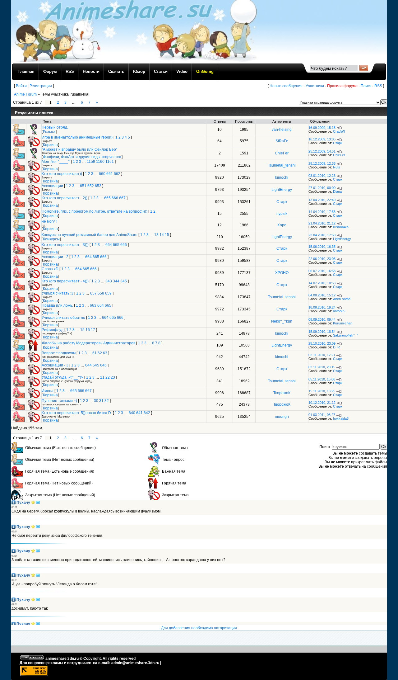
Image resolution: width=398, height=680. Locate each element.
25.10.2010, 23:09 (322, 343)
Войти (21, 86)
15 (167, 235)
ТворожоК (281, 393)
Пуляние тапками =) (59, 401)
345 (123, 281)
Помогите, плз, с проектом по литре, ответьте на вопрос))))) (94, 211)
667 (122, 198)
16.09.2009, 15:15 (322, 128)
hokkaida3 (341, 418)
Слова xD (50, 269)
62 (100, 353)
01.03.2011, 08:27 (321, 415)
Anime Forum (25, 94)
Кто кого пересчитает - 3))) (65, 245)
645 (96, 365)
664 (108, 245)
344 (116, 281)
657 (93, 293)
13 (156, 235)
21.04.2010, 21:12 (322, 223)
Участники (315, 86)
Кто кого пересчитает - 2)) (64, 198)
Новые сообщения (286, 86)
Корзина (50, 145)
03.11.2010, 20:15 (321, 367)
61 (94, 353)
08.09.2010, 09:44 (322, 319)
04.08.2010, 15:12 (322, 295)
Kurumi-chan (342, 323)
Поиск (366, 86)
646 (103, 365)
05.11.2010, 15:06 (321, 379)
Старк (337, 143)
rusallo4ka (341, 227)
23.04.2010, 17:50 (322, 235)
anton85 (339, 311)
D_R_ (337, 347)
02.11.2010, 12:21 (321, 355)
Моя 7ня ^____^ (56, 161)
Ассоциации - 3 (55, 365)
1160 (100, 161)
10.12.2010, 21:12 (322, 402)
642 (147, 413)
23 (113, 377)
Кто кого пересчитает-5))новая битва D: (77, 413)
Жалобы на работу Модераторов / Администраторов (88, 343)
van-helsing (282, 129)
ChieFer (282, 153)
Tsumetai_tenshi (282, 165)
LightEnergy (281, 189)
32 (106, 401)
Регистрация (41, 86)
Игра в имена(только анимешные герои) (77, 137)
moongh (282, 416)
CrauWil (339, 131)
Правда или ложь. (57, 305)
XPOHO (282, 273)
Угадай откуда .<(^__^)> (62, 377)
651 (83, 186)
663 (93, 305)
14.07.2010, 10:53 (322, 283)
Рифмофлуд (52, 330)
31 (101, 401)
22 (107, 377)
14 (162, 235)
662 (117, 174)
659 (108, 293)
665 (107, 198)
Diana (337, 191)
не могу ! (49, 221)
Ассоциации (52, 186)
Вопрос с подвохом (59, 353)
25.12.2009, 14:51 (322, 151)
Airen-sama (341, 299)
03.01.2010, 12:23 (322, 175)
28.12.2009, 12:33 (322, 163)
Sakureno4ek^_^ (345, 335)
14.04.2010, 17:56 (322, 212)
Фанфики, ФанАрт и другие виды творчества (82, 157)
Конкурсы (51, 239)
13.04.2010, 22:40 (322, 200)
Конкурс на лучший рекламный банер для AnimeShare (89, 235)
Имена (47, 391)
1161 (109, 161)
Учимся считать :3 (57, 293)
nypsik (281, 213)
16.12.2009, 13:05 (322, 139)
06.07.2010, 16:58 (322, 271)
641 (139, 413)
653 (98, 186)
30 (96, 401)
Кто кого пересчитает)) (62, 174)
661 (109, 174)
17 (93, 330)
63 (105, 353)
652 (90, 186)
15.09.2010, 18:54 (322, 331)
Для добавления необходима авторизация (199, 628)
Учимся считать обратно (63, 317)
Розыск (49, 132)
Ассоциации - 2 (55, 257)
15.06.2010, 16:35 (322, 246)
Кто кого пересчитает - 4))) (65, 281)
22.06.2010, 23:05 (322, 259)
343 (108, 281)
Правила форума (342, 86)
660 (102, 174)
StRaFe (281, 141)
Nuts (336, 167)
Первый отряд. (55, 127)
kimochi (281, 177)
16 (88, 330)
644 (88, 365)
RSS (378, 86)
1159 (91, 161)
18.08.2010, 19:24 (322, 307)
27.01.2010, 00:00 (322, 188)
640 (132, 413)
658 (101, 293)
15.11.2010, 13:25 (321, 391)
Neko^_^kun (281, 321)
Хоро (281, 225)
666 (115, 198)
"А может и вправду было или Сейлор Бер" (79, 149)
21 (102, 377)
